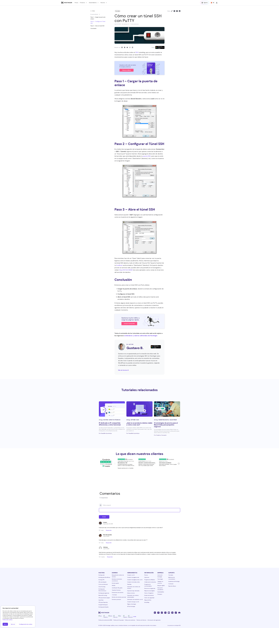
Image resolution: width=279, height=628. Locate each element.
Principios (160, 594)
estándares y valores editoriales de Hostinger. (141, 336)
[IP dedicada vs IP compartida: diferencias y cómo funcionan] (112, 409)
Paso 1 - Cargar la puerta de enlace (98, 18)
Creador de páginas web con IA (134, 579)
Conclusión (93, 28)
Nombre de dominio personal (119, 597)
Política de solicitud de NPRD (105, 620)
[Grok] (130, 47)
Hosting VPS (101, 579)
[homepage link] (66, 3)
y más (134, 616)
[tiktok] (176, 612)
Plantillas (129, 584)
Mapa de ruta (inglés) (149, 590)
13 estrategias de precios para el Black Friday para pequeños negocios (166, 425)
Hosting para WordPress (104, 577)
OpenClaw (101, 600)
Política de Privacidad (118, 620)
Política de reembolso (130, 620)
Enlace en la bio (131, 593)
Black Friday (173, 419)
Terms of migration (148, 593)
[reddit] (172, 612)
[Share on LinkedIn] (179, 11)
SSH (137, 52)
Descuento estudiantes (160, 588)
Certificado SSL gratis (117, 587)
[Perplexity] (132, 47)
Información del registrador (154, 620)
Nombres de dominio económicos (117, 580)
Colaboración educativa (150, 582)
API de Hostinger (131, 606)
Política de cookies (7, 619)
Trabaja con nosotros (160, 582)
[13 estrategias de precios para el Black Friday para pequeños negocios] (167, 409)
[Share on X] (174, 11)
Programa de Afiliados (149, 579)
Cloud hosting (102, 586)
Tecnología (160, 579)
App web (133, 419)
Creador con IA (130, 575)
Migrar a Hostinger (131, 604)
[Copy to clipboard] (172, 11)
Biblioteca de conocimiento (171, 578)
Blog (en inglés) (161, 585)
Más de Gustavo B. (123, 370)
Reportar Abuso (172, 586)
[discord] (179, 612)
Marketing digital (164, 419)
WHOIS (113, 585)
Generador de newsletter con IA (135, 599)
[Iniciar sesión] (217, 3)
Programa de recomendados (148, 585)
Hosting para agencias (104, 593)
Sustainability (161, 592)
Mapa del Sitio (147, 600)
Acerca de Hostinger (160, 575)
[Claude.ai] (124, 47)
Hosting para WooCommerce (102, 589)
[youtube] (169, 612)
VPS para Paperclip (103, 602)
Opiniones (146, 577)
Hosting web (101, 575)
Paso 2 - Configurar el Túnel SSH (98, 22)
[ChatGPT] (122, 47)
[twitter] (165, 612)
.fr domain (114, 594)
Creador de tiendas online (133, 582)
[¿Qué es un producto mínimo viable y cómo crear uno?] (139, 409)
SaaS (137, 419)
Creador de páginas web (133, 577)
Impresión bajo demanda (133, 590)
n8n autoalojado (102, 582)
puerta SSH (147, 156)
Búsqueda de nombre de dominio (118, 575)
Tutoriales (117, 11)
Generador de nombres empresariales (133, 596)
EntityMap (146, 602)
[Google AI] (127, 47)
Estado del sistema (149, 595)
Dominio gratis (115, 583)
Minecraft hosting (103, 595)
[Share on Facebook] (177, 11)
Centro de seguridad (149, 597)
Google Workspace (103, 604)
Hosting (105, 419)
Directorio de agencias (149, 588)
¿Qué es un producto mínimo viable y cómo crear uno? (139, 424)
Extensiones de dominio (117, 592)
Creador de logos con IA (133, 601)
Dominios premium (116, 599)
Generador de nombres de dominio (133, 587)
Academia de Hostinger (174, 581)
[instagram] (162, 612)
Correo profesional (103, 584)
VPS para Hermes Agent (104, 597)
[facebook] (158, 612)
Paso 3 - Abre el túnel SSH (97, 26)
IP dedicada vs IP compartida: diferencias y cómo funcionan (110, 424)
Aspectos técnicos (114, 419)
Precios (76, 2)
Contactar (170, 583)
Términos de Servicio (141, 620)
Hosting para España (103, 607)
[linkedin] (155, 612)
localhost (119, 265)
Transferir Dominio (116, 590)
